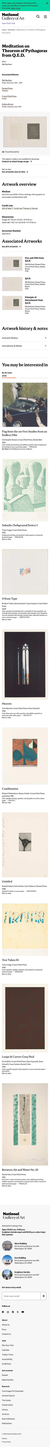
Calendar (5, 1350)
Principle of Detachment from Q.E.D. (34, 300)
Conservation (7, 1405)
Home (4, 30)
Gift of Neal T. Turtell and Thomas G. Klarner (20, 208)
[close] (47, 3)
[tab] (9, 374)
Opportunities (7, 1380)
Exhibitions (6, 1364)
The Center (6, 1400)
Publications (7, 1423)
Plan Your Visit (7, 1345)
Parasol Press (7, 88)
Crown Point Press (9, 96)
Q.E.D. (28, 278)
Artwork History (10, 337)
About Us (6, 1325)
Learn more (15, 8)
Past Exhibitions (8, 1419)
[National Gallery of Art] (25, 1215)
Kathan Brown (7, 104)
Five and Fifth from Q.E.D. (34, 259)
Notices (4, 1438)
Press (4, 1329)
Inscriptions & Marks (12, 345)
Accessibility (7, 1359)
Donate (5, 1375)
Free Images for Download (12, 1391)
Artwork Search (8, 1395)
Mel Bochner (7, 80)
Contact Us (6, 1334)
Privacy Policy (6, 1442)
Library (5, 1409)
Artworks (11, 30)
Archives (5, 1414)
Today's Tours (7, 1354)
